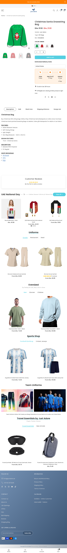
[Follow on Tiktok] (15, 487)
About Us (4, 502)
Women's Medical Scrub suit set (17, 274)
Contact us (4, 499)
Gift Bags (41, 35)
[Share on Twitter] (48, 97)
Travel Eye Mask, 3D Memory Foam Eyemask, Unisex (16, 462)
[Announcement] (33, 2)
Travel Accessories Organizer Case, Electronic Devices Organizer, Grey (50, 463)
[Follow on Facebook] (2, 487)
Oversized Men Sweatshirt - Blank (50, 329)
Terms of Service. (43, 546)
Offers (3, 509)
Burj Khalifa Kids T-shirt (11, 220)
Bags (4, 160)
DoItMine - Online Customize (43, 499)
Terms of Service (39, 488)
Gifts (4, 158)
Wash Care (29, 109)
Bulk (19, 109)
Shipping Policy (38, 485)
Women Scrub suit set (50, 274)
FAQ (2, 512)
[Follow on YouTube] (12, 487)
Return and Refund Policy (41, 479)
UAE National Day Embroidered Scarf (33, 221)
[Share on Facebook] (45, 97)
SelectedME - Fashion (40, 502)
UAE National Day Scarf (55, 220)
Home (3, 15)
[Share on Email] (52, 97)
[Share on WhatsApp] (55, 97)
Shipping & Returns (43, 109)
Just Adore (43, 32)
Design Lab (57, 109)
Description (10, 109)
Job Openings (5, 505)
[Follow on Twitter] (5, 487)
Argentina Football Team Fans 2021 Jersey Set (50, 378)
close (2, 2)
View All (58, 194)
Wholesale (6, 155)
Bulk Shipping (5, 515)
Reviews (3, 519)
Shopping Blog (5, 522)
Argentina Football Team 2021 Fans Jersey (17, 378)
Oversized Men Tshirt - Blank (17, 329)
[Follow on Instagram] (9, 487)
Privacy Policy (38, 482)
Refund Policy (35, 546)
